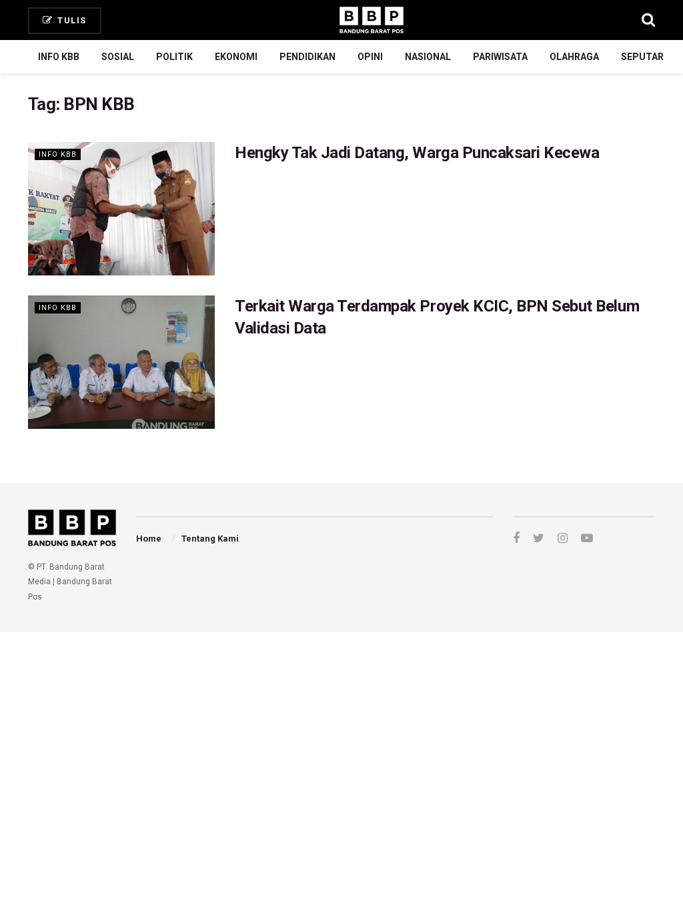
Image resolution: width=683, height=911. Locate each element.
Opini (370, 56)
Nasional (428, 56)
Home (148, 539)
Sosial (117, 56)
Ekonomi (236, 56)
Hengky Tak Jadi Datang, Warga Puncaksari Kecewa (417, 152)
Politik (174, 56)
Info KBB (58, 56)
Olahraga (574, 56)
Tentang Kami (210, 539)
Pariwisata (500, 56)
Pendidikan (307, 56)
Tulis (71, 20)
